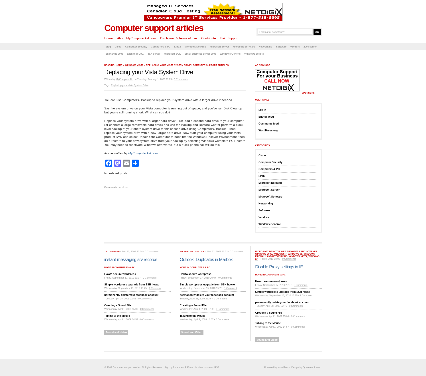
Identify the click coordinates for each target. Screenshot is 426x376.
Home (108, 38)
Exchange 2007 (135, 53)
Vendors (295, 46)
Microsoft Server (219, 46)
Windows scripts (254, 53)
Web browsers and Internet (299, 251)
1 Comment (155, 288)
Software (281, 46)
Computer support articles (153, 28)
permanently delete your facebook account (131, 295)
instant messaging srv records (130, 259)
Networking (265, 46)
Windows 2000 (263, 254)
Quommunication (312, 367)
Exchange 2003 (114, 53)
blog (108, 46)
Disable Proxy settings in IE (279, 266)
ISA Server (154, 53)
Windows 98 (295, 254)
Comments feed (268, 123)
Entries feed (266, 116)
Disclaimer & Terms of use (178, 38)
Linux (177, 46)
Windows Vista (134, 65)
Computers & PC (160, 46)
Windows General (230, 53)
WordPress (284, 367)
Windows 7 (280, 254)
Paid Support (229, 38)
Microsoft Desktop (195, 46)
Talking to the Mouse (117, 315)
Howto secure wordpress (120, 274)
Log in (262, 109)
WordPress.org (268, 130)
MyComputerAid (124, 79)
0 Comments (181, 79)
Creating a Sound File (117, 305)
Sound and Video (116, 332)
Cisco (118, 46)
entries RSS (183, 367)
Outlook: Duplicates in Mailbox (206, 259)
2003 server (310, 46)
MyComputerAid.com (143, 153)
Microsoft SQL (172, 53)
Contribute (208, 38)
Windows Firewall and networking (285, 255)
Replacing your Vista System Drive (129, 85)
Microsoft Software (244, 46)
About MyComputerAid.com (136, 38)
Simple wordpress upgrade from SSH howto (131, 284)
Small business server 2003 (200, 53)
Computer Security (136, 46)
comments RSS (210, 367)
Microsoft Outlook (192, 251)
